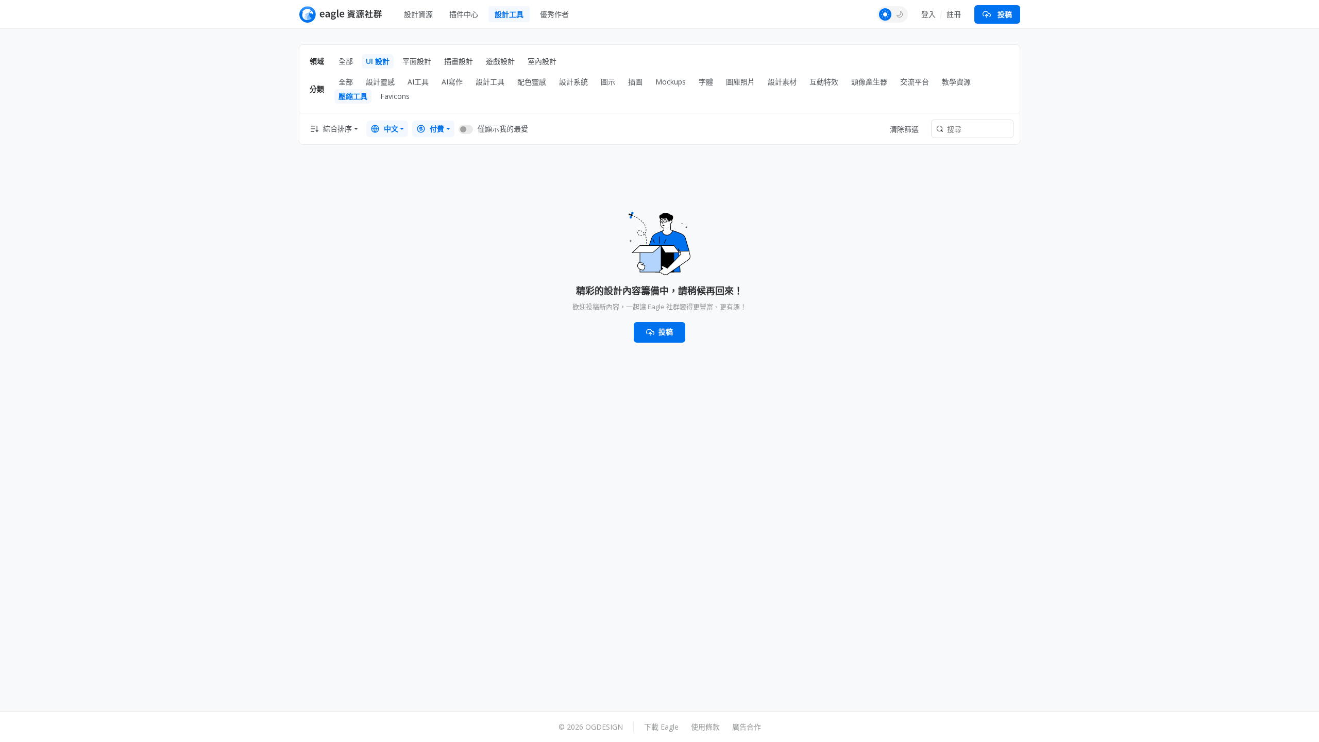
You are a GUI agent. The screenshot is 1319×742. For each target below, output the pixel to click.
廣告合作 (746, 727)
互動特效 (823, 82)
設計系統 (573, 82)
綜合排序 (337, 128)
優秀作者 (554, 14)
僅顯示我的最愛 (503, 128)
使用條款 (705, 727)
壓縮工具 (353, 96)
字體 (706, 82)
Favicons (395, 96)
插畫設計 (458, 61)
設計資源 (418, 14)
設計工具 (509, 14)
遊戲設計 (500, 61)
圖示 (608, 82)
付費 (437, 128)
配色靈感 (531, 82)
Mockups (670, 82)
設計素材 (782, 82)
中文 (391, 128)
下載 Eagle (661, 727)
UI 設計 (378, 61)
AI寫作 (452, 82)
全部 (346, 61)
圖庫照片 (740, 82)
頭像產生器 (869, 82)
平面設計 (416, 61)
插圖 (635, 82)
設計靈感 (380, 82)
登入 (928, 14)
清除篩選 (904, 129)
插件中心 (463, 14)
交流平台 (914, 82)
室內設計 (542, 61)
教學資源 (956, 82)
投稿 (1004, 14)
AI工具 (418, 82)
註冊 (953, 14)
